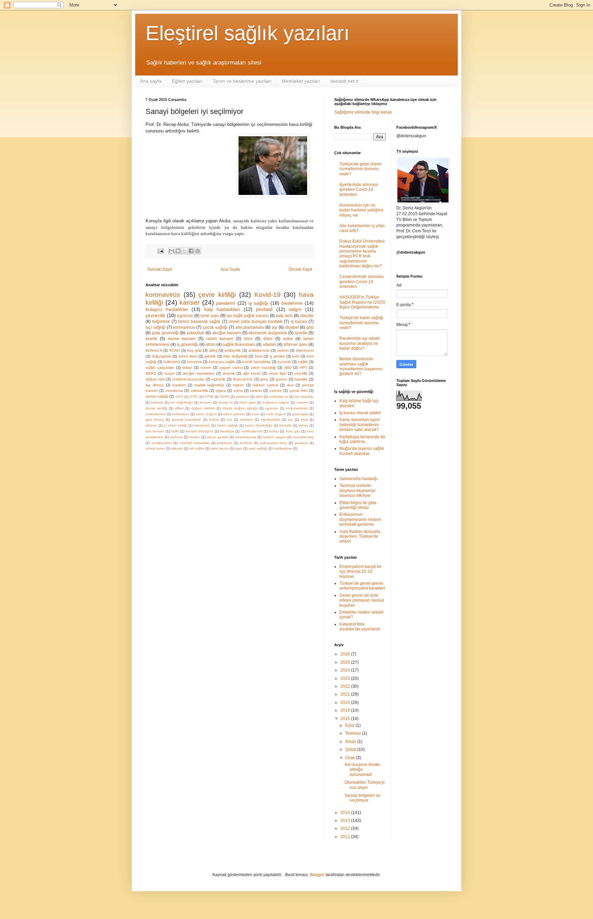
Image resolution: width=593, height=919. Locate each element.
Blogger (317, 874)
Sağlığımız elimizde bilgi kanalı (363, 112)
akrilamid (242, 396)
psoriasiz (301, 443)
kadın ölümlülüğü (258, 425)
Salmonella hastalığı (358, 478)
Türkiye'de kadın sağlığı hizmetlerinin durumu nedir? (361, 322)
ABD (288, 367)
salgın (295, 309)
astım (288, 338)
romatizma (174, 390)
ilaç (290, 419)
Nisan (351, 741)
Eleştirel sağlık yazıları (248, 33)
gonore (281, 379)
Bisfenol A (154, 350)
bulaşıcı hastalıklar (167, 309)
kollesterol (171, 362)
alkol (259, 396)
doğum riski (155, 379)
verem (205, 367)
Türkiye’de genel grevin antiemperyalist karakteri (362, 586)
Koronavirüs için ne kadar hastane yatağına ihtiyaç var (361, 210)
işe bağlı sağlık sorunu (247, 315)
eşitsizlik (218, 379)
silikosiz (177, 448)
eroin (255, 414)
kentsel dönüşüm (199, 431)
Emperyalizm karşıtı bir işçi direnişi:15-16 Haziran (360, 571)
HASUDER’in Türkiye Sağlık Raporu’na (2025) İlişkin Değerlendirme (362, 302)
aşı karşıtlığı (304, 396)
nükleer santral (265, 385)
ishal (304, 419)
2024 (345, 670)
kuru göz (293, 431)
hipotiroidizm (270, 419)
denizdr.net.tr (344, 81)
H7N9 (209, 396)
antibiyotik (232, 350)
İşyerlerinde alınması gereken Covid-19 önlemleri (358, 189)
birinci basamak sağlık (199, 321)
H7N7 (193, 396)
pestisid (264, 309)
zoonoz (275, 390)
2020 (345, 702)
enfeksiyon (180, 414)
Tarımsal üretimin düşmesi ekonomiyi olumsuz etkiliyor (357, 490)
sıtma (238, 390)
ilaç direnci (155, 385)
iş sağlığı (258, 303)
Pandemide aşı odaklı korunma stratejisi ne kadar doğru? (359, 343)
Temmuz (353, 733)
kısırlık (151, 338)
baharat (157, 402)
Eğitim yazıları (187, 81)
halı (229, 419)
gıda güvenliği (165, 332)
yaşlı (238, 448)
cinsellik (300, 373)
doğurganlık (161, 356)
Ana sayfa (151, 81)
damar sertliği (156, 408)
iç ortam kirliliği (175, 425)
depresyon (305, 350)
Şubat (351, 749)
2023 (345, 678)
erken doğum (206, 414)
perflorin (246, 443)
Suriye (169, 373)
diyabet (292, 327)
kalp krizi (284, 315)
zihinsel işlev (295, 344)
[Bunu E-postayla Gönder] (171, 250)
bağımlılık (161, 321)
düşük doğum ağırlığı (240, 408)
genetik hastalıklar (186, 419)
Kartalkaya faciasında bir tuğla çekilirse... (362, 439)
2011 (345, 836)
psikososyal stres (273, 443)
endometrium (156, 414)
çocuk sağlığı (215, 327)
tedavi (187, 367)
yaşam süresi (231, 367)
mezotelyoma (245, 437)
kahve (303, 425)
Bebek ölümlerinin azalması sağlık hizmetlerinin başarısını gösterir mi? (361, 366)
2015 (345, 718)
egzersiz (185, 315)
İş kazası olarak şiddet (360, 412)
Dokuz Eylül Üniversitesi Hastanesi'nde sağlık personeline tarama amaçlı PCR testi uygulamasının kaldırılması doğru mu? (362, 253)
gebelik (210, 356)
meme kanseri (182, 338)
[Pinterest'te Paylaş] (197, 250)
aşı (274, 327)
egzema (271, 408)
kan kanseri (155, 431)
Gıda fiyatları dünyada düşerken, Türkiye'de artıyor (359, 536)
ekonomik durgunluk (267, 332)
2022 (345, 686)
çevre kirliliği (217, 294)
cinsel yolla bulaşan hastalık (255, 321)
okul (290, 385)
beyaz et (226, 402)
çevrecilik (155, 315)
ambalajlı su (278, 396)
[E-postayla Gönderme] (160, 250)
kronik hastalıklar (256, 362)
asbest (283, 350)
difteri (179, 408)
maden (194, 437)
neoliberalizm (161, 443)
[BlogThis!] (178, 250)
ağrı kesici (252, 373)
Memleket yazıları (301, 81)
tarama (256, 390)
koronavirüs (163, 294)
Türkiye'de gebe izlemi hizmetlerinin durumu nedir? (360, 169)
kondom (179, 385)
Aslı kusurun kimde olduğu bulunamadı (362, 769)
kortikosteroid (251, 431)
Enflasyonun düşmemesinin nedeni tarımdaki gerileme (360, 519)
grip (310, 327)
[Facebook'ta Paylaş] (191, 250)
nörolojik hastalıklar (194, 443)
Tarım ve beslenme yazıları (242, 81)
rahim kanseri (219, 338)
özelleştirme (283, 448)
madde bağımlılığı (209, 385)
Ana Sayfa (230, 269)
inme (259, 356)
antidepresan (259, 350)
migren (238, 385)
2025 (345, 662)
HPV (303, 367)
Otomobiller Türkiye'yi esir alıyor (365, 785)
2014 (345, 812)
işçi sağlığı (155, 327)
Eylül (350, 725)
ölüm (267, 338)
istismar (151, 425)
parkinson (224, 443)
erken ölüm (187, 356)
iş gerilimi (277, 356)
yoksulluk (195, 332)
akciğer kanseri (226, 332)
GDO (179, 396)
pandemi (225, 303)
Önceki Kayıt (300, 269)
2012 (345, 828)
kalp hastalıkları (222, 309)
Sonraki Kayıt (159, 269)
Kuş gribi (194, 350)
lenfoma (176, 437)
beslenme (292, 303)
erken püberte (234, 414)
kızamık (284, 362)
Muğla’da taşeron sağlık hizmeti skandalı (361, 451)
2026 (345, 654)
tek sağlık (196, 448)
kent (295, 356)
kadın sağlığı (227, 425)
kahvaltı (285, 425)
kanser (189, 302)
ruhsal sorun (155, 448)
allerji (213, 350)
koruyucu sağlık (222, 362)
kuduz (274, 431)
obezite (307, 315)
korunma (194, 362)
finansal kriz (243, 379)
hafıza (214, 419)
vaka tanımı (219, 448)
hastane (246, 419)
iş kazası (299, 321)
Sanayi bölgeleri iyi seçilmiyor (362, 798)
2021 (345, 694)
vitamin (269, 344)
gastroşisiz (300, 414)
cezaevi (302, 402)
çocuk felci (298, 390)
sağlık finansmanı (239, 344)
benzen (206, 402)
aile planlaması (249, 327)
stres (248, 338)
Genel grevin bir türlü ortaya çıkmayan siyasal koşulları (361, 600)
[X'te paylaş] (184, 250)
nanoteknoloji (303, 437)
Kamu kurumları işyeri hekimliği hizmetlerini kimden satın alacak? (359, 424)
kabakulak (202, 425)
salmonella (199, 390)
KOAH (174, 350)
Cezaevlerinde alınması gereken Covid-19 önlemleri (361, 281)
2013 (345, 820)
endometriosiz (297, 408)
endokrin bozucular (188, 379)
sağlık (303, 362)
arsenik (229, 373)
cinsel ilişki (277, 373)
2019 (345, 710)
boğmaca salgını (276, 402)
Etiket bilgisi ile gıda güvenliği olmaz (357, 505)
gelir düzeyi (155, 419)
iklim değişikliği (235, 356)
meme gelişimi (218, 437)
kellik (175, 431)
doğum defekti (202, 408)
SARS (225, 396)
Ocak (350, 757)
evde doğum (276, 414)
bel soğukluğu (181, 402)
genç (264, 379)
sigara (221, 390)
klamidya (227, 431)
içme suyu (209, 315)
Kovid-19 (267, 294)
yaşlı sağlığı (257, 448)
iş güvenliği (187, 344)
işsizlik (301, 332)
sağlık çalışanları (160, 367)
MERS (151, 373)
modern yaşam (274, 437)
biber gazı (248, 402)
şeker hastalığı (263, 367)
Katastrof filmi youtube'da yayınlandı (359, 626)
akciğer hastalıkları (199, 373)
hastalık (300, 379)
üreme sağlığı (157, 396)
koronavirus (184, 327)
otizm (211, 344)
